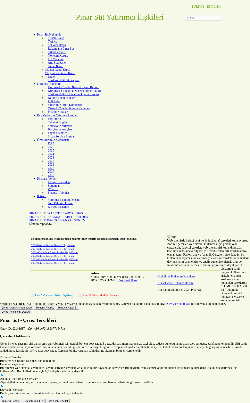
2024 (51, 154)
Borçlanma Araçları (60, 129)
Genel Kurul (55, 66)
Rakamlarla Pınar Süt (61, 48)
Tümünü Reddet (45, 307)
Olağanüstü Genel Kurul (60, 73)
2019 (51, 171)
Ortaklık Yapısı (57, 52)
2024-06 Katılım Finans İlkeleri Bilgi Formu (54, 252)
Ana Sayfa (34, 228)
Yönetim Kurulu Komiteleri (65, 104)
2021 (51, 164)
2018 (51, 175)
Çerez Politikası (127, 280)
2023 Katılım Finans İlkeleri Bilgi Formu (53, 255)
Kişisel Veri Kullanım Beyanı (175, 283)
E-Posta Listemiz (58, 206)
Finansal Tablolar (58, 192)
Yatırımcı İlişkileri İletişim (63, 199)
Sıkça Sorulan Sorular (61, 136)
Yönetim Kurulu (58, 55)
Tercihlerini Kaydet (57, 400)
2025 (51, 150)
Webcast (53, 189)
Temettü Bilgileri (58, 122)
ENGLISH (214, 6)
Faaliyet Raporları (59, 182)
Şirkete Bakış (56, 38)
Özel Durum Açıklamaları (53, 140)
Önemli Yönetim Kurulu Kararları (69, 108)
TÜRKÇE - (199, 6)
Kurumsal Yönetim (49, 83)
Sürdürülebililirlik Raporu (63, 80)
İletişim (41, 196)
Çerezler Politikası (178, 303)
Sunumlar (54, 185)
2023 (51, 157)
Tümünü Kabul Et (67, 307)
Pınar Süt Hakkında (49, 34)
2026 (51, 147)
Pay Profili (54, 118)
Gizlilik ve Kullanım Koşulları (176, 276)
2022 (51, 161)
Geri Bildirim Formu (60, 203)
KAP (51, 143)
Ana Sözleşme (57, 62)
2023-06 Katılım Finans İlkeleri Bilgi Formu (54, 259)
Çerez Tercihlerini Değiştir (16, 311)
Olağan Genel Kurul (57, 69)
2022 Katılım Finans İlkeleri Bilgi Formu (53, 262)
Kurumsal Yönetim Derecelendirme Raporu (75, 90)
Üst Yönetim (55, 59)
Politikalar (54, 101)
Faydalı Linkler (57, 133)
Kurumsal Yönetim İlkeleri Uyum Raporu (73, 87)
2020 (51, 168)
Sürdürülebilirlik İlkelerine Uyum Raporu (73, 94)
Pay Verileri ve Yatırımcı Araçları (57, 115)
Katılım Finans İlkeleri (61, 97)
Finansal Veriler (46, 178)
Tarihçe (52, 41)
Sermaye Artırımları (60, 125)
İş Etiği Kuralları (58, 111)
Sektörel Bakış (57, 45)
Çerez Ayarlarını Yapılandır (17, 307)
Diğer (51, 76)
